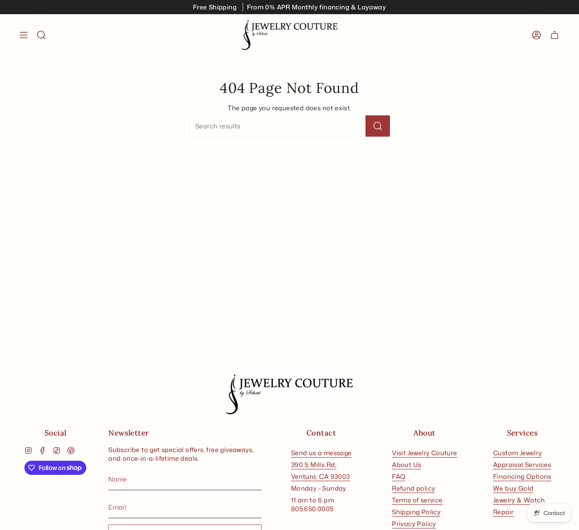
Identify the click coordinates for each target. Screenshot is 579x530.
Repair (503, 512)
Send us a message (321, 452)
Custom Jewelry (517, 452)
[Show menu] (24, 35)
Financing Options (522, 476)
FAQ (398, 476)
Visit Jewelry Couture (424, 452)
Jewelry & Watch (519, 500)
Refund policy (413, 488)
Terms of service (417, 500)
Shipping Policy (416, 512)
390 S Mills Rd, (313, 464)
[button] (41, 35)
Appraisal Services (522, 464)
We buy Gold (513, 488)
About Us (406, 464)
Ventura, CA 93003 (320, 476)
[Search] (378, 126)
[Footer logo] (289, 394)
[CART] (555, 35)
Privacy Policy (414, 523)
